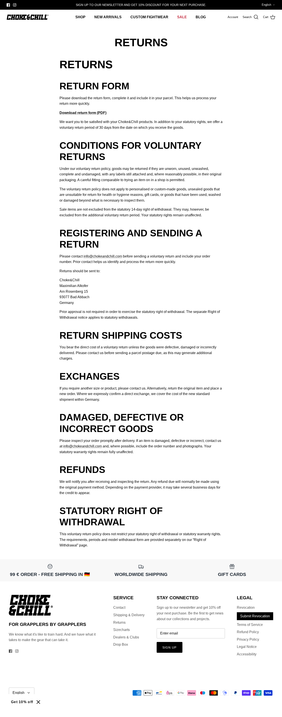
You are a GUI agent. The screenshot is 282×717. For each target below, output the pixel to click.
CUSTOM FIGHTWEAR (149, 17)
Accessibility (246, 654)
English (266, 4)
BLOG (201, 17)
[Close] (38, 702)
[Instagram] (14, 5)
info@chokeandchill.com (102, 256)
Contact (119, 607)
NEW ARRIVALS (108, 17)
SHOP (80, 17)
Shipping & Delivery (129, 615)
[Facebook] (8, 5)
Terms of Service (250, 625)
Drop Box (120, 644)
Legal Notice (247, 647)
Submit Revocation (255, 616)
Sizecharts (121, 630)
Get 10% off (22, 702)
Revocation (246, 607)
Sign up (169, 647)
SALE (182, 17)
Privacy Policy (248, 639)
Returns (119, 622)
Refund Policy (248, 632)
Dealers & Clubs (126, 637)
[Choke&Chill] (27, 17)
